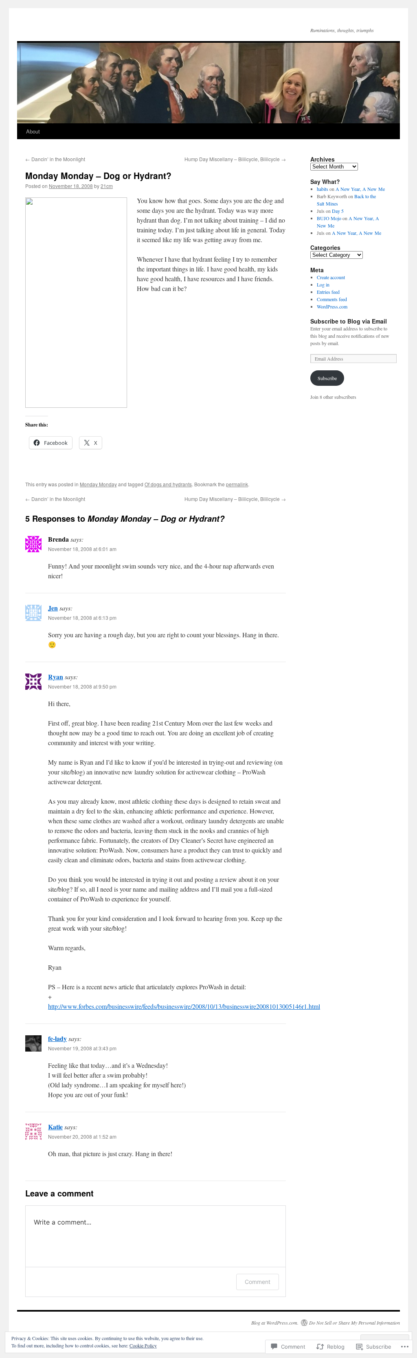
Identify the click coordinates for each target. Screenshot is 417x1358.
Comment (257, 1281)
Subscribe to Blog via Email (348, 321)
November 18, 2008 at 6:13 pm (82, 617)
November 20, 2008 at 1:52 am (82, 1136)
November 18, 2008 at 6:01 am (82, 548)
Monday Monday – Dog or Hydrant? (98, 175)
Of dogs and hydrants (168, 484)
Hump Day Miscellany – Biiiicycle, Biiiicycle (235, 158)
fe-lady (57, 1038)
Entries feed (328, 292)
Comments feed (332, 299)
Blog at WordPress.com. (274, 1322)
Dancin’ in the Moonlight (55, 158)
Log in (323, 284)
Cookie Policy (143, 1345)
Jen (53, 607)
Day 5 (338, 211)
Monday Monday (98, 484)
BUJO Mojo (329, 218)
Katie (55, 1126)
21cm (107, 185)
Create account (331, 277)
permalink (237, 484)
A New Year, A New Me (360, 189)
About (33, 131)
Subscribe (327, 378)
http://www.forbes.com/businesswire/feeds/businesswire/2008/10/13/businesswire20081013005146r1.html (184, 1006)
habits (322, 189)
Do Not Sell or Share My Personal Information (354, 1322)
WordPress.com (332, 306)
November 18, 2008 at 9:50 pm (82, 686)
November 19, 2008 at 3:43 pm (82, 1048)
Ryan (55, 676)
